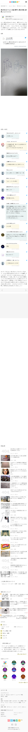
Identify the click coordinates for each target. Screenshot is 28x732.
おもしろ (4, 583)
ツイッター (10, 583)
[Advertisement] (14, 112)
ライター (15, 714)
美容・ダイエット (18, 626)
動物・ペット (13, 501)
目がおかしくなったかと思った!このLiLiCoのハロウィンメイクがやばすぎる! (19, 471)
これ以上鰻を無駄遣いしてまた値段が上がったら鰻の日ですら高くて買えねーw (19, 478)
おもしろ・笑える (14, 453)
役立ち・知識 (13, 460)
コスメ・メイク (5, 626)
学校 (22, 694)
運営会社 (2, 714)
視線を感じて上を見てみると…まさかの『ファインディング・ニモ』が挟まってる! (19, 519)
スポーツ (12, 694)
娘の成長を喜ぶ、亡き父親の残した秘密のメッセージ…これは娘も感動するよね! (19, 573)
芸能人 (12, 473)
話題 (20, 583)
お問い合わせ (3, 716)
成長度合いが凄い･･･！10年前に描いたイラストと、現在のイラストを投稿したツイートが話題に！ (18, 603)
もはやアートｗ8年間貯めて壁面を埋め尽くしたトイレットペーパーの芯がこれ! (19, 464)
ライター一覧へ (22, 682)
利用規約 (2, 712)
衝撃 (16, 583)
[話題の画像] (14, 2)
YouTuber (6, 700)
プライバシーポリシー (18, 712)
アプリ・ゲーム (13, 613)
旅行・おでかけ (13, 700)
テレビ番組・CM (7, 631)
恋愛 (11, 598)
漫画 (2, 700)
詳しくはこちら (21, 654)
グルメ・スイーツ (13, 702)
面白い (23, 583)
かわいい (5, 624)
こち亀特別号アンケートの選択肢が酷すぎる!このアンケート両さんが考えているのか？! (19, 485)
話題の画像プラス (10, 16)
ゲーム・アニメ (4, 702)
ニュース (12, 606)
